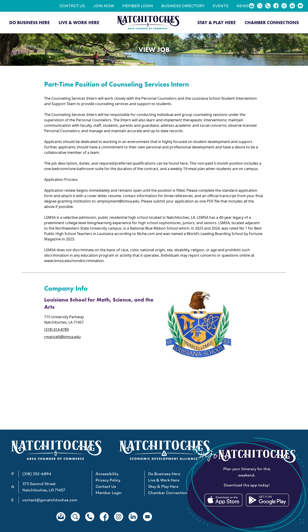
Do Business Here (29, 22)
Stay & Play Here (216, 22)
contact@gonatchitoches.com (49, 500)
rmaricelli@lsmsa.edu (62, 336)
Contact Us (72, 6)
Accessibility (107, 474)
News (242, 6)
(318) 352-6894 (36, 474)
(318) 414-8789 (56, 329)
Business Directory (183, 6)
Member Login (137, 6)
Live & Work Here (79, 22)
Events (220, 6)
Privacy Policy (108, 480)
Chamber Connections (272, 22)
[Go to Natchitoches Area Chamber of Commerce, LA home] (148, 22)
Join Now (103, 6)
